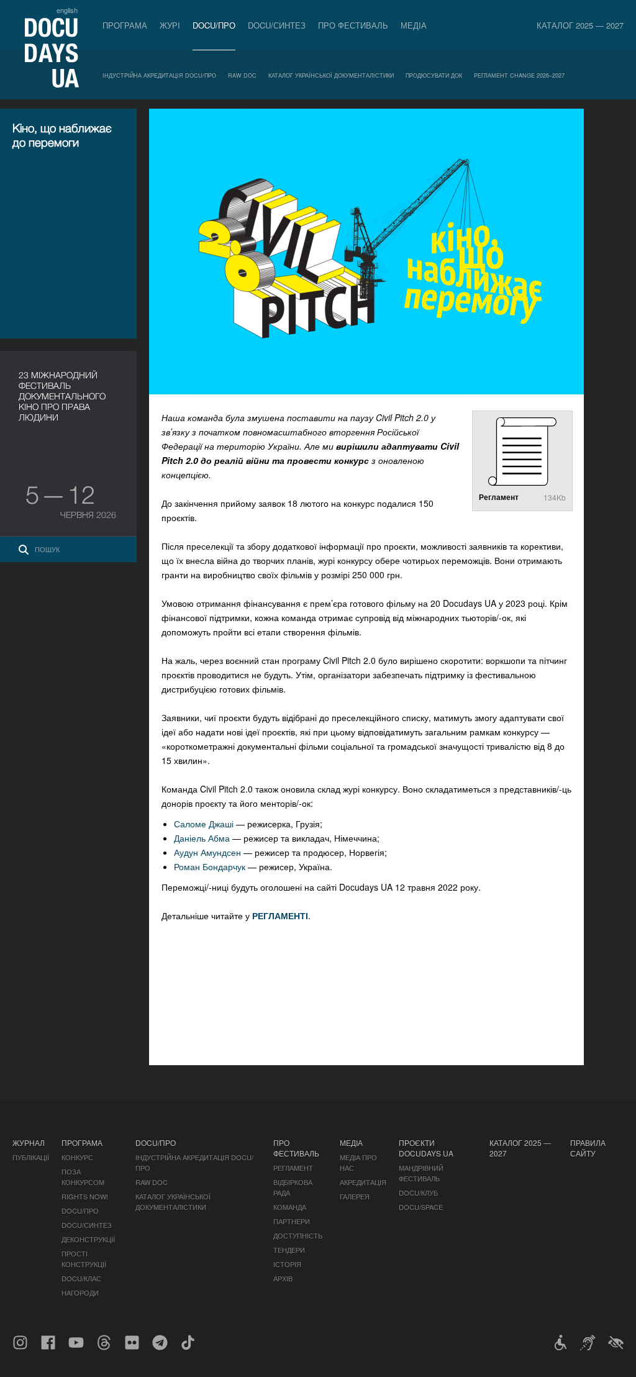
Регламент (293, 1168)
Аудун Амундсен (207, 852)
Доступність (297, 1235)
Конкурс (77, 1157)
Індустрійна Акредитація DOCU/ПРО (159, 75)
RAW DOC (242, 75)
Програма (124, 25)
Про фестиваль (353, 25)
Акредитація (363, 1182)
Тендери (289, 1250)
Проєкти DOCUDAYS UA (426, 1147)
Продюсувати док (434, 75)
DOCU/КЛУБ (418, 1192)
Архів (283, 1278)
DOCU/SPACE (421, 1207)
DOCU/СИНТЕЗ (277, 25)
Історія (287, 1264)
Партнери (291, 1221)
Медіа (414, 25)
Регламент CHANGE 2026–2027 (519, 75)
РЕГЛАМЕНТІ (280, 915)
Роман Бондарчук (209, 866)
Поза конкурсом (82, 1176)
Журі (170, 25)
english (67, 10)
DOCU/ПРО (214, 25)
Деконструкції (88, 1239)
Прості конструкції (83, 1258)
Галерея (355, 1196)
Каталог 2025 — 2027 (580, 25)
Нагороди (80, 1292)
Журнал (28, 1142)
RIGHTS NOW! (84, 1196)
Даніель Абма (202, 838)
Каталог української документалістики (331, 75)
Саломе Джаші (204, 823)
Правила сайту (588, 1147)
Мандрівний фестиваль (421, 1173)
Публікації (30, 1157)
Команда (289, 1207)
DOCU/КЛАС (81, 1278)
